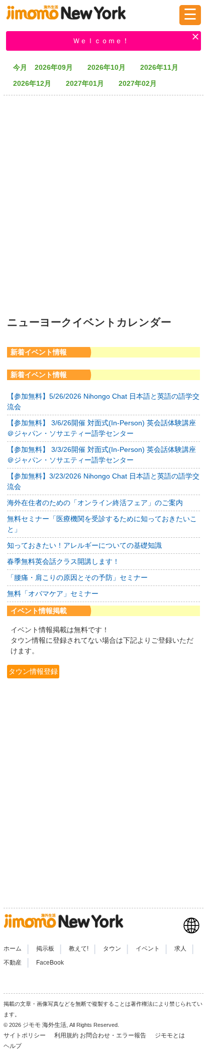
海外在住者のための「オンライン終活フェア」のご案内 (95, 503)
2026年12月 (35, 83)
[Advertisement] (103, 202)
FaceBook (50, 962)
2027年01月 (88, 83)
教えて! (78, 948)
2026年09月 (57, 67)
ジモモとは (170, 1035)
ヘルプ (13, 1045)
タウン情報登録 (33, 671)
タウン (112, 948)
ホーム (13, 948)
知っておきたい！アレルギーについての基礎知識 (84, 545)
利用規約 (66, 1035)
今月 (20, 67)
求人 (180, 948)
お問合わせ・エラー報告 (114, 1035)
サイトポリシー (25, 1035)
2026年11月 (162, 67)
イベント (148, 948)
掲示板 (45, 948)
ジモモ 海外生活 (44, 1024)
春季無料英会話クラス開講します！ (63, 561)
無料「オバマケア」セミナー (52, 594)
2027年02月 (141, 83)
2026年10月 (110, 67)
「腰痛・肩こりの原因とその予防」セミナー (77, 577)
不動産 (13, 962)
